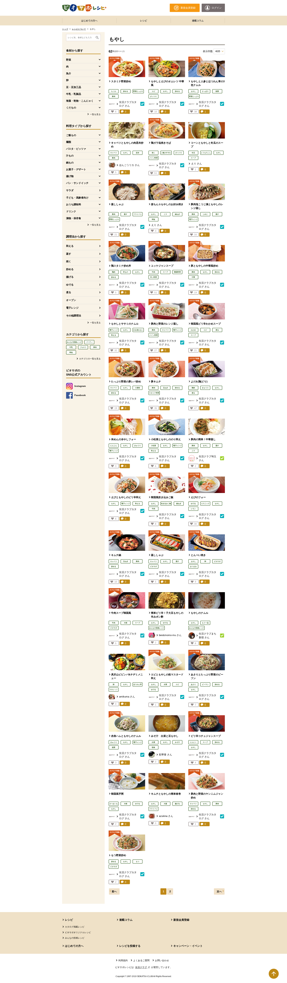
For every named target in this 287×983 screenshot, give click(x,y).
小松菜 (153, 445)
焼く (68, 261)
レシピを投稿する (130, 945)
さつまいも (113, 804)
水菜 (165, 684)
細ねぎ (177, 214)
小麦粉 (137, 388)
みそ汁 (177, 742)
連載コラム (198, 20)
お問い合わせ (162, 960)
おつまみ (193, 566)
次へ (219, 891)
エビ (153, 91)
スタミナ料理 (154, 393)
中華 (193, 277)
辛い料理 (153, 277)
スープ (193, 158)
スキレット (113, 689)
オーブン (71, 300)
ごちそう (83, 347)
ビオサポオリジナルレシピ (78, 932)
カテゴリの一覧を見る (90, 358)
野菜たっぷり (138, 91)
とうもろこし (206, 153)
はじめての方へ (89, 20)
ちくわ (113, 91)
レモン (193, 509)
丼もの (125, 272)
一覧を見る (95, 114)
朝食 (153, 747)
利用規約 (123, 960)
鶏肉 (113, 272)
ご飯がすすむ (166, 153)
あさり (193, 684)
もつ (137, 861)
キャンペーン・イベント (188, 945)
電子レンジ (72, 307)
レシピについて (79, 29)
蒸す (68, 253)
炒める (70, 269)
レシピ (143, 20)
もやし (165, 91)
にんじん (113, 445)
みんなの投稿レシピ (74, 342)
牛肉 (153, 272)
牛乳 (71, 347)
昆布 (137, 153)
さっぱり (205, 91)
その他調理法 (73, 315)
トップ (65, 29)
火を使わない (138, 330)
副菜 (217, 91)
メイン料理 (153, 158)
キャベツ (113, 153)
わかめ (193, 330)
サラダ (70, 190)
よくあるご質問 (141, 960)
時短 (71, 352)
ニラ (165, 214)
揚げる (70, 276)
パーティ (89, 342)
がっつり (153, 96)
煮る (68, 292)
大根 (125, 623)
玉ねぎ (165, 388)
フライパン (137, 214)
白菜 (153, 742)
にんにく (193, 742)
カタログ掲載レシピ (74, 927)
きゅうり (205, 388)
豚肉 (95, 347)
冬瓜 (193, 153)
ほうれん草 (137, 684)
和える (70, 246)
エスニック (205, 503)
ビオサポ (153, 566)
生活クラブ (142, 967)
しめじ (205, 214)
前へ (114, 891)
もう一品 (205, 623)
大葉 (165, 804)
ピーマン (205, 684)
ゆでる (70, 284)
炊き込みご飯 (166, 503)
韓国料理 (177, 272)
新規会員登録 (181, 919)
